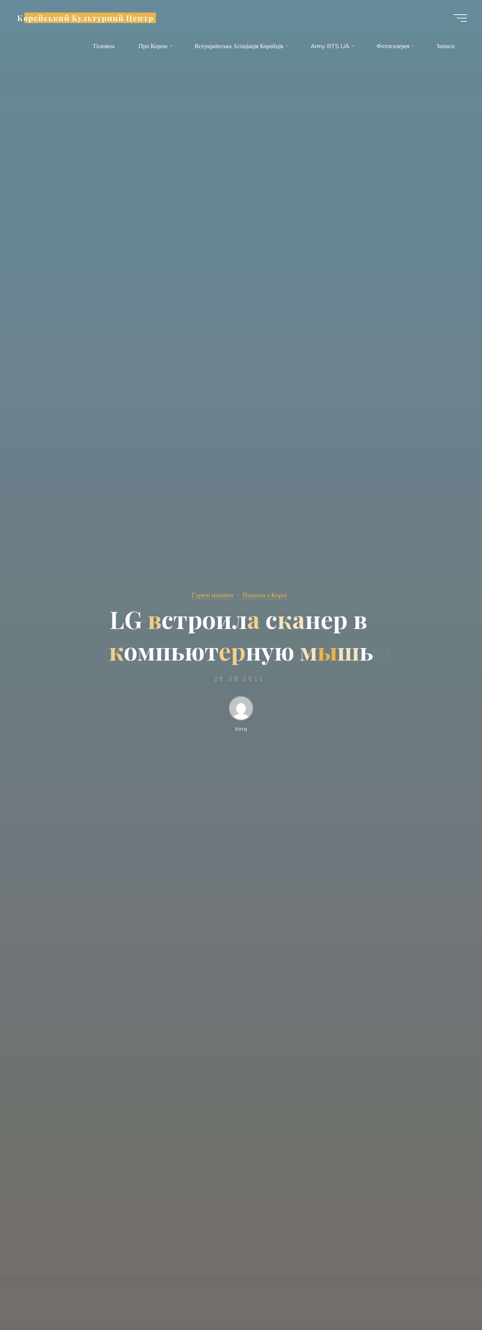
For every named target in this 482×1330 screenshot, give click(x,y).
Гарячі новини (212, 594)
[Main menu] (460, 18)
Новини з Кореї (265, 594)
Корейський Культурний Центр (85, 17)
